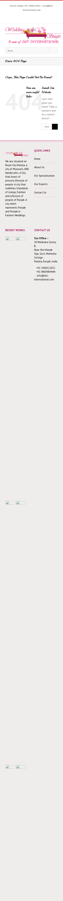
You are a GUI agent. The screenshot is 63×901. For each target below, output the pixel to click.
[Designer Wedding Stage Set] (10, 632)
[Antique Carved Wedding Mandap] (10, 368)
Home (37, 158)
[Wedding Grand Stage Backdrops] (21, 368)
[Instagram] (24, 15)
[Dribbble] (46, 15)
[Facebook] (8, 15)
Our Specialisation (44, 175)
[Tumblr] (35, 15)
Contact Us (40, 192)
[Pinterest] (30, 15)
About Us (39, 167)
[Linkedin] (51, 15)
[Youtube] (19, 15)
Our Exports (41, 184)
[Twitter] (14, 15)
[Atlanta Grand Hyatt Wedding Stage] (21, 632)
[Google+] (41, 15)
